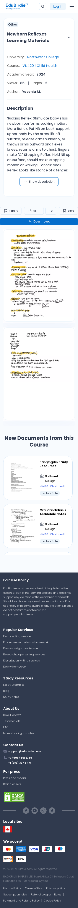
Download (41, 221)
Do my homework (14, 666)
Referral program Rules (46, 894)
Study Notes (11, 697)
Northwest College (43, 57)
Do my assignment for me (20, 648)
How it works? (12, 715)
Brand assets (12, 784)
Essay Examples (13, 685)
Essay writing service (17, 636)
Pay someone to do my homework (25, 642)
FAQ (5, 727)
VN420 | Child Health (40, 65)
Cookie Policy (52, 900)
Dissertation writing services (21, 660)
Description (20, 108)
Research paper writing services (24, 654)
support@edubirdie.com (19, 614)
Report (13, 211)
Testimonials (11, 721)
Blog (6, 691)
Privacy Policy (12, 888)
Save (71, 211)
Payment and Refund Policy (21, 900)
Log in (57, 6)
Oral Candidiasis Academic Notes (53, 512)
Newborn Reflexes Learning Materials (28, 37)
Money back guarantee (18, 733)
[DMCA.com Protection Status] (39, 796)
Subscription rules (15, 894)
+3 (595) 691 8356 (20, 758)
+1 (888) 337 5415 (19, 762)
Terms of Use (33, 888)
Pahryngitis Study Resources (54, 464)
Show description (42, 181)
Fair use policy (55, 888)
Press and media (14, 778)
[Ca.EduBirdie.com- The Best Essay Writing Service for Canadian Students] (7, 831)
